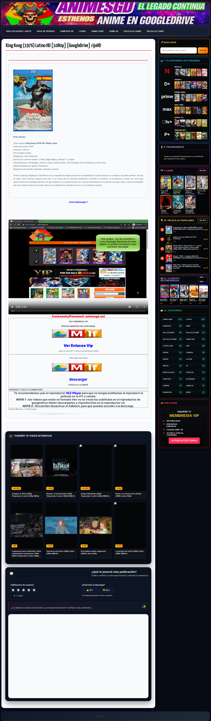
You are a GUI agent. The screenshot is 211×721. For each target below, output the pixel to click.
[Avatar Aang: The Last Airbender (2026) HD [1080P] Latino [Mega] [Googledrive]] (177, 135)
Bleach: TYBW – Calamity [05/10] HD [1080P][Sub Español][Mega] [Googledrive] (188, 257)
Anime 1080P (97, 31)
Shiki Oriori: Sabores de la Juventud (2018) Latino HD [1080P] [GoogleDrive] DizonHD (186, 266)
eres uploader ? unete (18, 31)
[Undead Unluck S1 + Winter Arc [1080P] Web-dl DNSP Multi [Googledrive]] (199, 85)
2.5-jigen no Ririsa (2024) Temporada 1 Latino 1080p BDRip (25, 495)
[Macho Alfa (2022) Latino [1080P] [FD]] (204, 135)
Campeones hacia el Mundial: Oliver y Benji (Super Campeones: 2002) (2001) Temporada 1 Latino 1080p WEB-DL (26, 553)
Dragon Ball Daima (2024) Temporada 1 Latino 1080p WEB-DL (95, 495)
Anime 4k (113, 31)
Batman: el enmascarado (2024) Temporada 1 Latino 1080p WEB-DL (60, 495)
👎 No (106, 590)
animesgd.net (105, 13)
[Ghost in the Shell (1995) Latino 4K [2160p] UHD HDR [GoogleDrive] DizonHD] (199, 110)
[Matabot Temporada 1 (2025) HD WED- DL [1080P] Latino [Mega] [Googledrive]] (193, 123)
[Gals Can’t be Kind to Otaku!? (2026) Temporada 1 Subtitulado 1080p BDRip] (177, 97)
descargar (78, 379)
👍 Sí (90, 590)
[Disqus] (78, 655)
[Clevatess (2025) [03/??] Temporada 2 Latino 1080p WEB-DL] (182, 85)
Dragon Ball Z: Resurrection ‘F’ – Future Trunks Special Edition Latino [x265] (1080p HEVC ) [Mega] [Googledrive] (187, 247)
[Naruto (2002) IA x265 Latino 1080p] (193, 72)
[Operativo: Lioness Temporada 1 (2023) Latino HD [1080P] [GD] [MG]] (193, 135)
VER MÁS (202, 170)
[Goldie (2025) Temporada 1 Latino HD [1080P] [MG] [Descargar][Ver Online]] (204, 123)
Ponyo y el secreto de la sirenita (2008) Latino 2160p (128, 495)
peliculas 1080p (155, 31)
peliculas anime (132, 31)
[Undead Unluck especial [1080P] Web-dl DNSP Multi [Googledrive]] (193, 85)
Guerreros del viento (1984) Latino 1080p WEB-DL (60, 552)
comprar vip (67, 31)
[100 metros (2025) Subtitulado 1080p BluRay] (199, 72)
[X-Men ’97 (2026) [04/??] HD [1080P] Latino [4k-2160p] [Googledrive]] (188, 85)
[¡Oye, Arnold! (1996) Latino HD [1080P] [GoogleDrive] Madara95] (182, 135)
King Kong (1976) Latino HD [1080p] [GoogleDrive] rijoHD (53, 45)
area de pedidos (46, 31)
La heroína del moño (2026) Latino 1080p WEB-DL (129, 552)
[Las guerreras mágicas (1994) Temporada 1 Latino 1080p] (188, 72)
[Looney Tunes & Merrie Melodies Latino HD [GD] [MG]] (204, 110)
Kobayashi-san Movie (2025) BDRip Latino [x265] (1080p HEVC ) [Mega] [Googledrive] (188, 228)
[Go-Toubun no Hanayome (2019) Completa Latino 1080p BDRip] (204, 72)
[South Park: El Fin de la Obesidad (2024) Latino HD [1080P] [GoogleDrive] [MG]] (199, 135)
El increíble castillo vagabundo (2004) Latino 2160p (93, 552)
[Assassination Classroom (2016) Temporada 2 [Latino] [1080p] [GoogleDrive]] (182, 110)
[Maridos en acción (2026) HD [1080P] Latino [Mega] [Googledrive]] (188, 110)
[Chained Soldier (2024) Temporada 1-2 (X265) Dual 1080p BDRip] (204, 97)
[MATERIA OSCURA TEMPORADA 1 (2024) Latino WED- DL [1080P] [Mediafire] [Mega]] (182, 123)
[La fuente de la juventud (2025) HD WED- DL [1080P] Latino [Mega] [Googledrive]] (188, 123)
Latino (82, 31)
